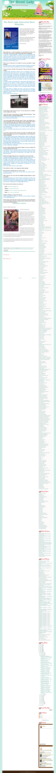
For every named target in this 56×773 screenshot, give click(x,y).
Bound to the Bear (42, 177)
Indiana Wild (41, 271)
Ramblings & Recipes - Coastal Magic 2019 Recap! (45, 590)
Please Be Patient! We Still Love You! (45, 586)
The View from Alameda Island (44, 452)
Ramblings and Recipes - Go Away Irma (45, 606)
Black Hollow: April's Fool (43, 174)
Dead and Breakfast (42, 208)
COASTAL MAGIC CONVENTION (19, 203)
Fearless (40, 236)
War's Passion (41, 472)
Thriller (40, 520)
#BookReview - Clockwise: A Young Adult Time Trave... (45, 670)
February (41, 702)
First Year (40, 242)
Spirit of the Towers (42, 371)
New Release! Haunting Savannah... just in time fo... (45, 677)
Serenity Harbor (41, 355)
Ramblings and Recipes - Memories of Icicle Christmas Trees (45, 609)
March (41, 701)
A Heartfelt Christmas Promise (44, 123)
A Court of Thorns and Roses (44, 117)
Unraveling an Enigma (42, 464)
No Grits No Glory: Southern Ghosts (45, 310)
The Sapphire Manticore (43, 435)
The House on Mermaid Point (44, 416)
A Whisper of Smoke (42, 140)
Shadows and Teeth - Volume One (44, 357)
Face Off (40, 231)
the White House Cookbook (43, 488)
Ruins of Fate (41, 333)
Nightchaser (41, 309)
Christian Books (41, 495)
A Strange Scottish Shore (43, 135)
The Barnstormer (42, 388)
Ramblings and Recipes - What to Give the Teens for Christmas (45, 630)
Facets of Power (41, 232)
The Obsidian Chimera (42, 427)
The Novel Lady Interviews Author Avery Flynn (45, 537)
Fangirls (40, 234)
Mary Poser (41, 296)
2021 (41, 647)
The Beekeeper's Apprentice (43, 391)
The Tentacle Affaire (42, 446)
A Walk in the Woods (42, 138)
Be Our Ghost (41, 162)
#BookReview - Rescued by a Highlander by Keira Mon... (45, 687)
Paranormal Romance (42, 513)
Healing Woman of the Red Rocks (44, 258)
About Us (10, 18)
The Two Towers (41, 450)
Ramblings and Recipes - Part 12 (44, 616)
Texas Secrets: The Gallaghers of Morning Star (44, 380)
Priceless (40, 323)
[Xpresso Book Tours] (45, 90)
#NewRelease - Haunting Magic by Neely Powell (45, 658)
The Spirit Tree (41, 442)
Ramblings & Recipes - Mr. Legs (44, 593)
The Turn (40, 448)
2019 (41, 649)
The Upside (40, 451)
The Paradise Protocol (42, 429)
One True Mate (41, 321)
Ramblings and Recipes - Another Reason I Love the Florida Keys (44, 602)
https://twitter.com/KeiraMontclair (13, 192)
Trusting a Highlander (42, 461)
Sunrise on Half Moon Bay (43, 375)
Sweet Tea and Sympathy (43, 377)
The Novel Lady (21, 2)
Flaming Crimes (41, 244)
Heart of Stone (41, 259)
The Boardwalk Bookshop (43, 394)
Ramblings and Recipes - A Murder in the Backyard (45, 600)
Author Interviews (23, 248)
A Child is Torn (41, 112)
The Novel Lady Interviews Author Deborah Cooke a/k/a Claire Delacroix (45, 543)
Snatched (40, 363)
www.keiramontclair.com (14, 188)
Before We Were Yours (43, 165)
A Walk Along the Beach (43, 137)
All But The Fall (41, 145)
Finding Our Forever (42, 237)
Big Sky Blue (41, 172)
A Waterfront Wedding (43, 139)
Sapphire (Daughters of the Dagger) (45, 334)
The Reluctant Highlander (43, 434)
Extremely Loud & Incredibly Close (45, 230)
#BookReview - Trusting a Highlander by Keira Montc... (45, 689)
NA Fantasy (41, 509)
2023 (41, 644)
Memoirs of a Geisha (42, 297)
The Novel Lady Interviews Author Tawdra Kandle (45, 533)
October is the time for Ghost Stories (45, 583)
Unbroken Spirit (41, 463)
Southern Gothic (41, 368)
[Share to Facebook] (7, 250)
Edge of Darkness (42, 224)
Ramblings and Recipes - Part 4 (44, 619)
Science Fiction (41, 516)
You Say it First (41, 487)
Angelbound (41, 155)
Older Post (34, 277)
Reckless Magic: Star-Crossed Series (45, 328)
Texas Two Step (41, 381)
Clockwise (40, 193)
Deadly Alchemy (41, 211)
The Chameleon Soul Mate (43, 398)
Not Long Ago (41, 316)
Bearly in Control (42, 163)
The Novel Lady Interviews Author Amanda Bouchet (45, 535)
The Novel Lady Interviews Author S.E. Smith (45, 552)
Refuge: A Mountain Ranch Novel (44, 329)
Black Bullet (41, 173)
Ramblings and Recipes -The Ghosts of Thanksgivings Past (45, 632)
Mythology (40, 508)
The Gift (40, 410)
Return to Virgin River (43, 331)
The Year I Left (41, 453)
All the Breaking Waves (43, 148)
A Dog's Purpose (41, 119)
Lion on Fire (41, 288)
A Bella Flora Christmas (43, 110)
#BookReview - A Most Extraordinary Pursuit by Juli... (46, 685)
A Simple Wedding (42, 134)
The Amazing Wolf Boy (43, 386)
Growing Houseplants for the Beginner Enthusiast (45, 254)
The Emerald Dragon (42, 405)
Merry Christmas (42, 582)
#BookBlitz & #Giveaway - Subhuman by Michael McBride (46, 656)
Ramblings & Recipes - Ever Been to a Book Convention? (45, 592)
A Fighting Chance (42, 121)
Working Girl (41, 484)
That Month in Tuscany (43, 382)
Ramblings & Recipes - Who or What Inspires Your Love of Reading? (45, 598)
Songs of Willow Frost (42, 367)
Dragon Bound (41, 219)
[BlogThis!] (5, 250)
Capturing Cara (41, 183)
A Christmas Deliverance (43, 113)
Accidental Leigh (42, 144)
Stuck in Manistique (42, 373)
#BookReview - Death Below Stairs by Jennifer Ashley (45, 691)
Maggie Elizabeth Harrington (44, 292)
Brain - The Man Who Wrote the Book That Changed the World (44, 179)
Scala (40, 340)
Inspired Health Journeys (43, 272)
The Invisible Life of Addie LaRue (44, 418)
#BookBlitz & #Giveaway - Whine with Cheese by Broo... (46, 664)
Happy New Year (42, 573)
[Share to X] (6, 250)
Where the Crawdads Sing (43, 476)
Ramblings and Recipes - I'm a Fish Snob (45, 608)
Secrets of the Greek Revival (44, 350)
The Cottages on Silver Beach (44, 403)
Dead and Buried (41, 209)
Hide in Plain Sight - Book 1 (43, 261)
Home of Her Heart (42, 262)
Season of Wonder (42, 347)
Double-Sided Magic (42, 218)
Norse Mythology (42, 312)
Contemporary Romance (43, 496)
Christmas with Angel (42, 191)
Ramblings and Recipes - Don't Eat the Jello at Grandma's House (45, 604)
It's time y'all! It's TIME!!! (43, 579)
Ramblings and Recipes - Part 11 (44, 615)
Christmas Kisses (42, 190)
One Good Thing (41, 320)
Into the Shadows (42, 273)
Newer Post (5, 277)
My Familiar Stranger (42, 306)
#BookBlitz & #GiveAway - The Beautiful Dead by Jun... (45, 681)
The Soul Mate (41, 440)
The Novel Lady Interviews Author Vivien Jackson (45, 554)
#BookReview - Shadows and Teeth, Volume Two (45, 660)
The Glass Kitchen (42, 412)
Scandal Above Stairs (42, 341)
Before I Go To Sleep (42, 164)
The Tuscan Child (42, 449)
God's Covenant (41, 249)
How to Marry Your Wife (43, 265)
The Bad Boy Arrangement (43, 387)
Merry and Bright (42, 298)
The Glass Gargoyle (42, 411)
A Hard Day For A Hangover (44, 122)
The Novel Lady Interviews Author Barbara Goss (45, 539)
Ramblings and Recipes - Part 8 (44, 623)
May (41, 699)
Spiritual (40, 519)
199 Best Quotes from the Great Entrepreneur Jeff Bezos (44, 108)
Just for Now (41, 276)
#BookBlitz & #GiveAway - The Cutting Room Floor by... (45, 673)
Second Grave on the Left (43, 349)
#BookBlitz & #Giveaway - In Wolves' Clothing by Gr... (45, 683)
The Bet (40, 393)
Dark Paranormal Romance (43, 501)
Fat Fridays (41, 235)
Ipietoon (34, 772)
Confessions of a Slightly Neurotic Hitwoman (45, 197)
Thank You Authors (42, 635)
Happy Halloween (42, 572)
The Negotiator (41, 425)
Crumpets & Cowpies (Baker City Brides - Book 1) (44, 203)
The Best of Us (41, 392)
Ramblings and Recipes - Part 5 (44, 620)
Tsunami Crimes (41, 462)
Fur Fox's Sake (41, 248)
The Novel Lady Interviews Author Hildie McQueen (45, 545)
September (42, 694)
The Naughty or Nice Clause (44, 424)
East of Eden (41, 223)
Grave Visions (41, 253)
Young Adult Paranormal (43, 526)
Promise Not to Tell (42, 324)
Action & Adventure (42, 493)
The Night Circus (42, 426)
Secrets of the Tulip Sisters (43, 351)
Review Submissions (20, 18)
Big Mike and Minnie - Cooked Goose (45, 171)
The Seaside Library (42, 436)
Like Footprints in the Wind (43, 287)
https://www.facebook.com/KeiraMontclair (17, 190)
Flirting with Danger (42, 246)
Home (4, 18)
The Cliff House (41, 402)
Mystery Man (41, 307)
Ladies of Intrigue (42, 282)
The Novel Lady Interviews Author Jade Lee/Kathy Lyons (45, 546)
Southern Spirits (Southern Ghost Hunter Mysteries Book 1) (44, 369)
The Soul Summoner (42, 441)
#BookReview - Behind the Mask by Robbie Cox (46, 693)
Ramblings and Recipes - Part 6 (44, 621)
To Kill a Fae (41, 458)
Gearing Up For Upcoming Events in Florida (45, 568)
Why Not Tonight (42, 477)
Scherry (41, 716)
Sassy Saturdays (41, 335)
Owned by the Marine (42, 322)
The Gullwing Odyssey (42, 414)
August (41, 695)
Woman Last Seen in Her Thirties (45, 482)
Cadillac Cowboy (41, 182)
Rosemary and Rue (42, 332)
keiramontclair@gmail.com (13, 186)
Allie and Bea (41, 149)
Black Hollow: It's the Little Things (45, 175)
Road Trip (40, 633)
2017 (40, 651)
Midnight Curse (41, 299)
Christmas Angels (42, 189)
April (41, 700)
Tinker (40, 457)
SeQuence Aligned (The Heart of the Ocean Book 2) (45, 345)
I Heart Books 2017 (42, 578)
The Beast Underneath (42, 389)
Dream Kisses (41, 221)
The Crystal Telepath (42, 404)
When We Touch (41, 475)
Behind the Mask (42, 166)
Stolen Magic (41, 372)
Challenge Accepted (42, 562)
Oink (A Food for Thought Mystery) (45, 318)
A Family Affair (41, 120)
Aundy (40, 161)
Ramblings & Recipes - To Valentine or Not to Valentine (45, 596)
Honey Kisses (41, 263)
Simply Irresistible (42, 361)
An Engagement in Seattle (43, 152)
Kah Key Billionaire (42, 277)
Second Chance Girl (42, 348)
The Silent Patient (42, 439)
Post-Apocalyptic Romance (43, 514)
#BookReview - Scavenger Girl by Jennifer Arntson (46, 666)
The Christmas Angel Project (44, 400)
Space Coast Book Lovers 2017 (44, 634)
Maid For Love (41, 293)
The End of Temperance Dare (44, 406)
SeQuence (40, 343)
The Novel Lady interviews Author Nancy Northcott (45, 556)
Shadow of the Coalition (43, 356)
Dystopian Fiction (42, 502)
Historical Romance (42, 506)
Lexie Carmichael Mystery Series (45, 284)
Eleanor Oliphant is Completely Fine (45, 226)
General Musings (30, 248)
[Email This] (4, 250)
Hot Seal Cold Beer (42, 264)
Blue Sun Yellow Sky (42, 176)
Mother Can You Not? (42, 304)
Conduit (40, 195)
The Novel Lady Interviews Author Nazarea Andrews (45, 550)
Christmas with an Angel (43, 192)
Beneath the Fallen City (43, 167)
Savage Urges (41, 336)
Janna (41, 714)
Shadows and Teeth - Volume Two (44, 358)
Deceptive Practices (42, 213)
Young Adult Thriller (42, 528)
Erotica (40, 503)
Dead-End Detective (42, 210)
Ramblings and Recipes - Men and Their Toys (45, 611)
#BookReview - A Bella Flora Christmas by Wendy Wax (45, 668)
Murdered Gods (41, 305)
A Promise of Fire (42, 129)
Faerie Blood (41, 233)
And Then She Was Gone (43, 153)
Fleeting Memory (42, 245)
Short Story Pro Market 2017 (44, 359)
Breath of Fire (41, 180)
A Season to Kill (41, 133)
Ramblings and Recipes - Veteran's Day (45, 628)
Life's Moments (41, 285)
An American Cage (42, 151)
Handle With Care (42, 257)
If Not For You (41, 269)
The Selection (41, 437)
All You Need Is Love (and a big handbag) (44, 146)
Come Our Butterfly (42, 194)
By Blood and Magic (42, 181)
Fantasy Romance (42, 505)
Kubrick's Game (41, 281)
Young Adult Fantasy (42, 525)
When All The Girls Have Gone (44, 473)
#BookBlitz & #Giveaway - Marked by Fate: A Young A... (45, 662)
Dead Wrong (41, 207)
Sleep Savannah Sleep (42, 362)
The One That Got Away (43, 428)
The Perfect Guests (42, 430)
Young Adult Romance (42, 527)
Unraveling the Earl (42, 465)
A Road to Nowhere (42, 132)
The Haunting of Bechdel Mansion (44, 415)
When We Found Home (43, 474)
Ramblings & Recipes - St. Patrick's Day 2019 (45, 595)
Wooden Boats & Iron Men (43, 483)
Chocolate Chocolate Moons (43, 188)
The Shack (40, 438)
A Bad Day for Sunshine (43, 109)
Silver (40, 360)
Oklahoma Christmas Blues (43, 319)
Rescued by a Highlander (43, 330)
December (42, 652)
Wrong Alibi (41, 485)
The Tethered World (42, 447)
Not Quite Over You (42, 317)
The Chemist (41, 399)
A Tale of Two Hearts (42, 136)
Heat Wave (41, 260)
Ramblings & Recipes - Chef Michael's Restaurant (45, 588)
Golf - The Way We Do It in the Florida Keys (44, 571)
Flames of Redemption (42, 243)
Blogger (47, 720)
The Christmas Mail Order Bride (44, 401)
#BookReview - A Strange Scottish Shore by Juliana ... (45, 672)
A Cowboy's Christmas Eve (43, 118)
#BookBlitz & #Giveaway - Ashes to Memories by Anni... (46, 679)
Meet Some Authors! (42, 581)
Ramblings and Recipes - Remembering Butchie (45, 626)
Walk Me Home (41, 469)
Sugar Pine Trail (41, 374)
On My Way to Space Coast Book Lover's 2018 (44, 585)
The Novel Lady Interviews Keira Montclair (46, 675)
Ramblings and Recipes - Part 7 (44, 622)
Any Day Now (41, 156)
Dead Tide (40, 206)
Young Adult (41, 524)
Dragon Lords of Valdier (43, 220)
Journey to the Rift (42, 275)
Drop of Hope (41, 222)
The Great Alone (41, 413)
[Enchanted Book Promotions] (45, 92)
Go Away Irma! (41, 569)
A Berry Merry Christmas (43, 111)
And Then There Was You (43, 154)
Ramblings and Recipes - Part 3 (44, 618)
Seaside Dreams (41, 346)
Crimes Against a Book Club (44, 202)
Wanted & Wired (42, 471)
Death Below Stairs (42, 212)
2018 (41, 650)
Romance (40, 515)
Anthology (40, 494)
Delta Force (41, 214)
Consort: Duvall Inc (42, 198)
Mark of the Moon (42, 295)
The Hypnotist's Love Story (43, 417)
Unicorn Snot (41, 637)
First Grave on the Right (43, 241)
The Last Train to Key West (43, 422)
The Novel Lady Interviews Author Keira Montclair (45, 548)
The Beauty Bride (42, 390)
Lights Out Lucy (41, 286)
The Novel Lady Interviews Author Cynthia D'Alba (45, 541)
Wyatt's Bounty (41, 486)
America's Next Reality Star (44, 150)
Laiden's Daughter (42, 283)
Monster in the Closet (42, 300)
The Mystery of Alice (42, 423)
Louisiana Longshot (42, 289)
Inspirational (41, 507)
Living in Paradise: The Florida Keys (45, 580)
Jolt (39, 274)
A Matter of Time (42, 125)
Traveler (40, 459)
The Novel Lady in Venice (43, 636)
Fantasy (40, 504)
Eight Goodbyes (41, 225)
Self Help (40, 518)
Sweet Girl (40, 376)
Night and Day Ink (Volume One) (44, 308)
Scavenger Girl (41, 342)
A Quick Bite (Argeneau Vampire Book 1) (45, 130)
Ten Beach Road (41, 378)
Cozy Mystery (41, 497)
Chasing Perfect (41, 187)
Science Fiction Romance (43, 517)
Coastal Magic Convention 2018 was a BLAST (45, 563)
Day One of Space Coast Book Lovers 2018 (45, 566)
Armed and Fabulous (42, 160)
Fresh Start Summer (42, 247)
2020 (41, 648)
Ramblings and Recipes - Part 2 (44, 617)
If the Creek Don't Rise (43, 270)
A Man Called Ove (42, 124)
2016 (41, 705)
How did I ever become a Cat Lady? (45, 577)
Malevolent (41, 294)
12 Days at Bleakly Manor (43, 106)
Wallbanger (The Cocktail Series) (44, 470)
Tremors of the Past (42, 460)
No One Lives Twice (42, 311)
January (41, 703)
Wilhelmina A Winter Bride (43, 481)
